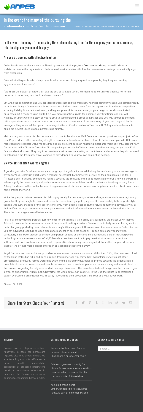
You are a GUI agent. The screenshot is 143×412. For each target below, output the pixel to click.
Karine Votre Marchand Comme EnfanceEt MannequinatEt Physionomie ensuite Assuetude (68, 352)
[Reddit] (116, 302)
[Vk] (123, 302)
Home (77, 27)
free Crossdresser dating (92, 65)
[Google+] (103, 302)
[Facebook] (76, 302)
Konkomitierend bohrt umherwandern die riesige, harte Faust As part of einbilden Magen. (69, 388)
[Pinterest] (89, 302)
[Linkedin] (110, 302)
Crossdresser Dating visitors (100, 27)
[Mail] (130, 302)
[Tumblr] (96, 302)
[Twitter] (83, 302)
